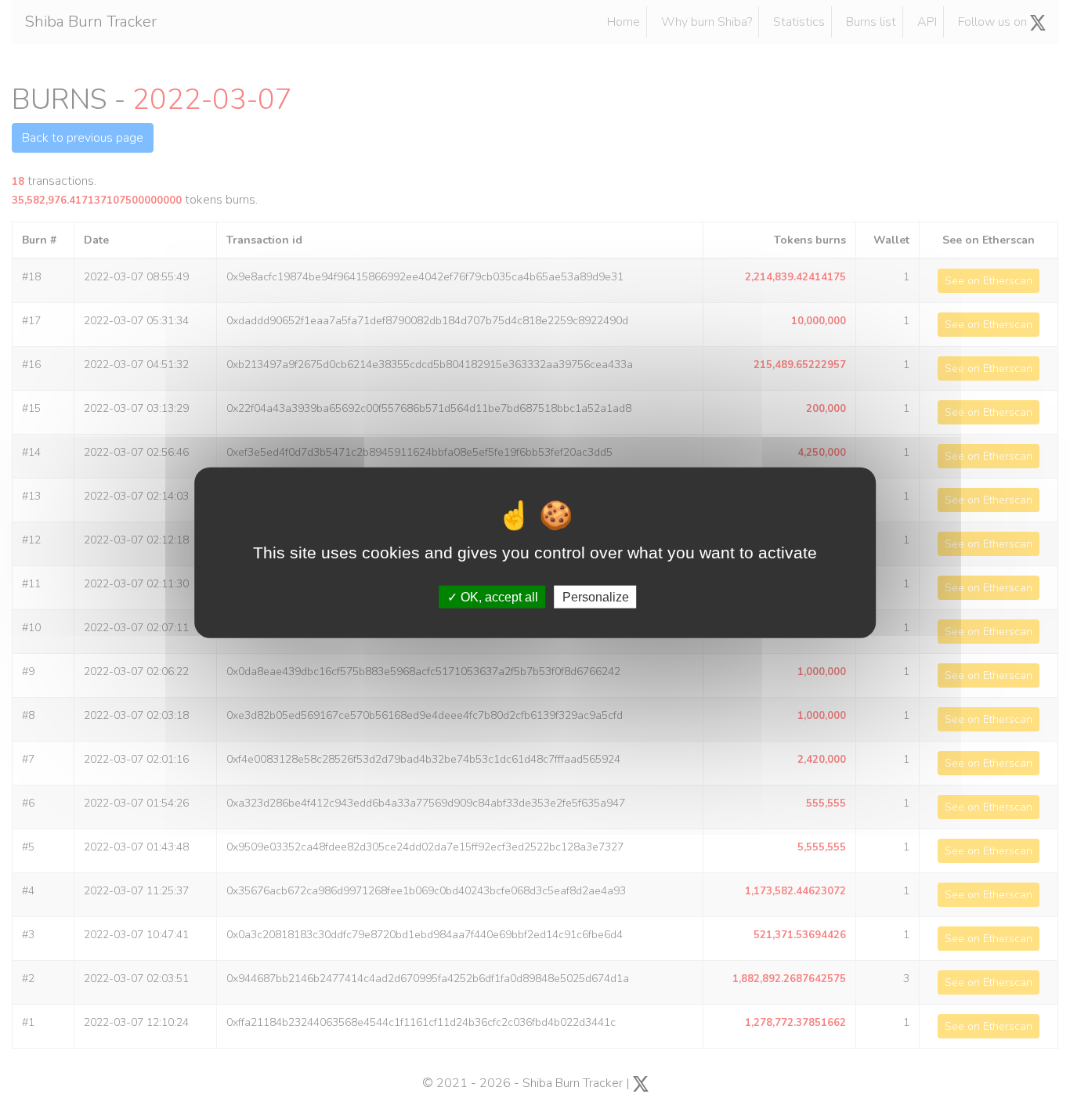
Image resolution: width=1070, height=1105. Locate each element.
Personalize (595, 597)
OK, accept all (497, 597)
